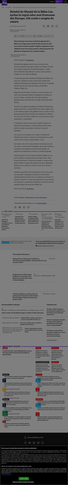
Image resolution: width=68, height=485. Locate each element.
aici (42, 459)
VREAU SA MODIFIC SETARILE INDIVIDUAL (23, 482)
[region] (34, 465)
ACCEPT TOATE (24, 478)
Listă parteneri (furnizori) (6, 474)
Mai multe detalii (24, 453)
